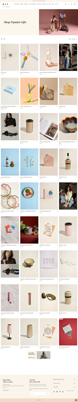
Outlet (49, 4)
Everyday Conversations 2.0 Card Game (8, 245)
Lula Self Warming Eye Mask (45, 211)
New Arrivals (16, 4)
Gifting (43, 4)
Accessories (39, 4)
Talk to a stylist (6, 390)
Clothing (21, 4)
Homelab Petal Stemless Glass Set (7, 211)
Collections (26, 4)
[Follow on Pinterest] (60, 391)
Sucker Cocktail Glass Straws (25, 106)
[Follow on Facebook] (54, 391)
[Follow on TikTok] (63, 391)
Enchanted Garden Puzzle (64, 347)
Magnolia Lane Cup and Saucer (26, 245)
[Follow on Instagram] (57, 391)
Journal (56, 4)
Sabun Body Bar (43, 106)
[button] (72, 39)
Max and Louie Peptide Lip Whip (7, 313)
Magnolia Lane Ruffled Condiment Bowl (28, 279)
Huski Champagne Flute (5, 347)
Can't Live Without (32, 4)
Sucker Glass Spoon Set (25, 72)
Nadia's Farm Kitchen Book (45, 141)
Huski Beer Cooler (23, 141)
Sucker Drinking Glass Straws (26, 177)
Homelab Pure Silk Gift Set (64, 279)
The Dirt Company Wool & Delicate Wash (48, 72)
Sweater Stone (4, 72)
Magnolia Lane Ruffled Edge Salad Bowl (28, 211)
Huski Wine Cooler (63, 177)
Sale (47, 4)
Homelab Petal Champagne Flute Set (47, 279)
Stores (53, 4)
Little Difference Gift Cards (45, 245)
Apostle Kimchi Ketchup (5, 177)
